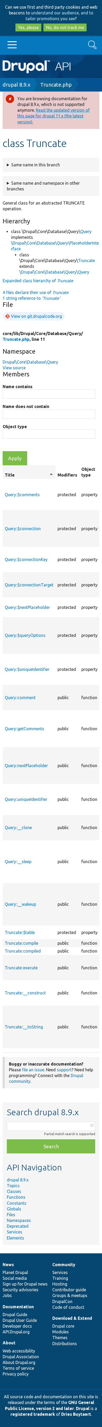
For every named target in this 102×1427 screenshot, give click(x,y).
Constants (16, 1203)
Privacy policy (16, 1374)
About (9, 1342)
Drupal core (63, 1326)
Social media (15, 1278)
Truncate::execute (21, 967)
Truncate (86, 260)
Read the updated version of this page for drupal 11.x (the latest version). (53, 116)
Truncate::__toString (24, 1026)
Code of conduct (68, 1307)
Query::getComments (24, 728)
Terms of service (18, 1368)
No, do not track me (65, 27)
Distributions (64, 1343)
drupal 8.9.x (16, 85)
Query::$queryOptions (25, 635)
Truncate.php (56, 85)
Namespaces (19, 1220)
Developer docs (17, 1326)
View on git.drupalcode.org (36, 316)
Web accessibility (19, 1351)
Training (60, 1278)
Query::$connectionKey (26, 559)
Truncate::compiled (23, 951)
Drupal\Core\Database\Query (30, 362)
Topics (13, 1185)
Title (29, 475)
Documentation (18, 1306)
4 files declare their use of (36, 292)
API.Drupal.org (16, 1331)
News (8, 1264)
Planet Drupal (15, 1272)
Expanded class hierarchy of (38, 280)
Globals (14, 1209)
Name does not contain (26, 406)
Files (11, 1214)
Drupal (82, 1408)
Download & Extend (72, 1318)
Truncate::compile (21, 943)
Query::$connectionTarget (29, 584)
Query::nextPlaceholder (26, 765)
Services (14, 1232)
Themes (59, 1337)
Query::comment (20, 697)
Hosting (59, 1284)
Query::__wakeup (20, 904)
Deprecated (18, 1226)
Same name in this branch (35, 164)
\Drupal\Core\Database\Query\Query (54, 272)
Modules (60, 1331)
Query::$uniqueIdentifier (27, 669)
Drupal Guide (15, 1314)
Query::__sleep (18, 861)
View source (14, 367)
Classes (14, 1191)
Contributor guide (69, 1289)
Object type (15, 426)
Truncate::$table (20, 932)
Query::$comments (22, 494)
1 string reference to (31, 298)
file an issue (33, 1069)
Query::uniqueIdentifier (26, 799)
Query (86, 231)
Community (63, 1264)
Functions (16, 1197)
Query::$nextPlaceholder (27, 607)
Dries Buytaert (76, 1414)
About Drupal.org (19, 1362)
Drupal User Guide (20, 1320)
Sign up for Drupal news (25, 1284)
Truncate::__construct (25, 992)
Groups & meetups (69, 1295)
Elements (15, 1238)
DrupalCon (62, 1301)
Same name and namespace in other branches (43, 186)
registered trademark (32, 1414)
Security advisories (20, 1289)
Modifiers (67, 475)
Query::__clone (18, 827)
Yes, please (28, 27)
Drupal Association (21, 1356)
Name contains (17, 386)
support (64, 1069)
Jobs (7, 1295)
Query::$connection (23, 528)
